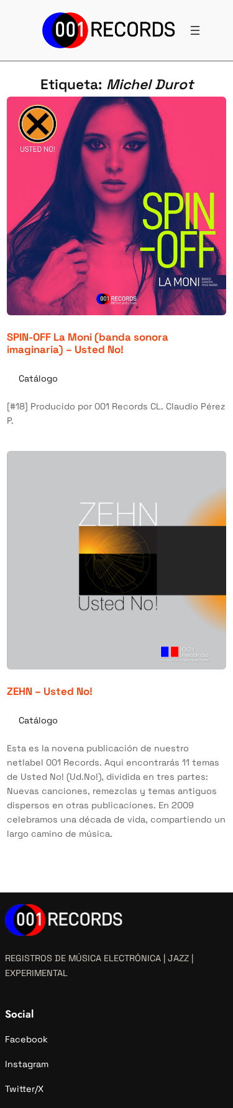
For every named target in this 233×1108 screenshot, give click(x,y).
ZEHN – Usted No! (50, 691)
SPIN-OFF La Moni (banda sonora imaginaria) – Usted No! (87, 343)
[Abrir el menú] (195, 30)
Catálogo (38, 378)
